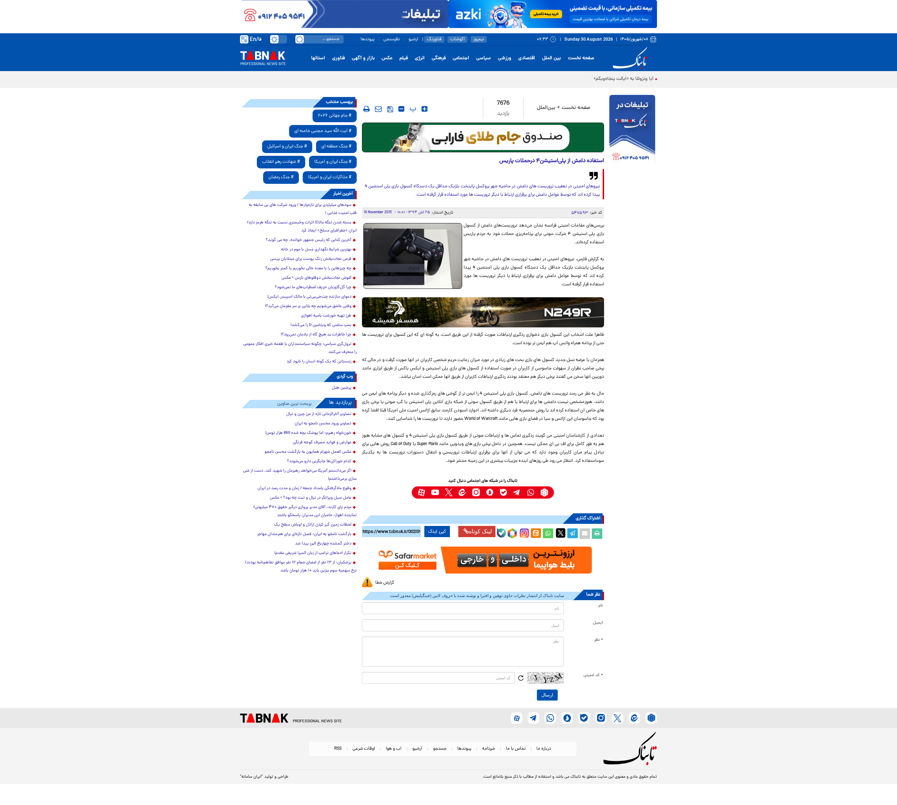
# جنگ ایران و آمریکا (332, 162)
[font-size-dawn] (401, 109)
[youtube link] (435, 492)
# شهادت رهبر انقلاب (281, 162)
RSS (338, 748)
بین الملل (551, 58)
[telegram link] (517, 492)
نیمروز (478, 39)
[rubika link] (544, 492)
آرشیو (413, 39)
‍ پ (412, 108)
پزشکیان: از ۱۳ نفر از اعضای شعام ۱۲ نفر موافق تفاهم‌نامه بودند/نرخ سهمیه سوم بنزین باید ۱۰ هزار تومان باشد (301, 567)
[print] (366, 109)
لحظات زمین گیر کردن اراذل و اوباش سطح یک (312, 525)
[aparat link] (421, 492)
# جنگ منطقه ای (336, 146)
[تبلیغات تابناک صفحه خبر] (632, 130)
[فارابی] (483, 137)
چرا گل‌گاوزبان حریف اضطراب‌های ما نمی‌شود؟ (313, 287)
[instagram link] (476, 492)
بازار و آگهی (363, 58)
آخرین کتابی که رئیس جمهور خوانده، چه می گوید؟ (308, 240)
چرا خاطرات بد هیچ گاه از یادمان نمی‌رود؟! (316, 335)
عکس (387, 58)
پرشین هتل (341, 388)
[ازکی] (552, 14)
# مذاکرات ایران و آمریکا (329, 177)
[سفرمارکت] (483, 560)
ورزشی (504, 58)
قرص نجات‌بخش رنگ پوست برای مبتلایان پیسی (310, 259)
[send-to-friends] (378, 109)
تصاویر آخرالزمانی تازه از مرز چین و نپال (318, 414)
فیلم (403, 58)
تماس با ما (516, 748)
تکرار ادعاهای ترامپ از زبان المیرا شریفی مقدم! (312, 553)
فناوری (338, 58)
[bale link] (503, 492)
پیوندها (368, 39)
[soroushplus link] (489, 492)
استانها (318, 58)
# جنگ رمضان (281, 177)
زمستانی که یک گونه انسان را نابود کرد (319, 362)
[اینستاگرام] (523, 532)
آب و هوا (394, 748)
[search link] (299, 39)
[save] (390, 109)
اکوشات (457, 39)
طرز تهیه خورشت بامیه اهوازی (326, 316)
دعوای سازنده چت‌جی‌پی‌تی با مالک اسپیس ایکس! (309, 297)
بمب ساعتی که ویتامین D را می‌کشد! (320, 325)
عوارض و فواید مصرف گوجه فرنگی (322, 442)
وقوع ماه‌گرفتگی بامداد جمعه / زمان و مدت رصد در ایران (304, 488)
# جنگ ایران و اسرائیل (287, 146)
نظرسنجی (391, 39)
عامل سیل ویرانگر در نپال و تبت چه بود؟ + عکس (310, 498)
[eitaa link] (462, 492)
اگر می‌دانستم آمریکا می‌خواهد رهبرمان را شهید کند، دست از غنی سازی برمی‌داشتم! (300, 475)
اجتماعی (461, 58)
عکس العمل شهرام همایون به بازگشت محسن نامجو (308, 452)
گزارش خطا (384, 583)
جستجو (439, 748)
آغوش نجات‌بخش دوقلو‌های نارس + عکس (316, 278)
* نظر (598, 640)
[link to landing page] (631, 58)
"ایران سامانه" (251, 777)
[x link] (448, 492)
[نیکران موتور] (483, 312)
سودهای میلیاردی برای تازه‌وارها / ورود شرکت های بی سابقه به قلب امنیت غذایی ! (303, 209)
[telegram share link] (572, 533)
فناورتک (434, 39)
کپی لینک (437, 531)
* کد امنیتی (593, 675)
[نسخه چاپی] (597, 533)
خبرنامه (488, 748)
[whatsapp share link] (548, 533)
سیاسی (483, 58)
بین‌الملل (546, 108)
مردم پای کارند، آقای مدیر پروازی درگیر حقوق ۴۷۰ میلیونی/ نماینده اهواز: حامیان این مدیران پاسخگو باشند (305, 511)
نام (600, 606)
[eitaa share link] (535, 533)
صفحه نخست (581, 58)
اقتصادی (526, 58)
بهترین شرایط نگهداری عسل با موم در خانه (316, 250)
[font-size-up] (424, 109)
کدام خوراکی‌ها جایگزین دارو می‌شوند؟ (319, 461)
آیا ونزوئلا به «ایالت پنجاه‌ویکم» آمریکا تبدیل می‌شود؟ (601, 79)
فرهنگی (439, 58)
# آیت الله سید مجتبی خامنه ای (322, 131)
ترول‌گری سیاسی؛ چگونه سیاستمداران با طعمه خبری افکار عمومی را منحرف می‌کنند (300, 348)
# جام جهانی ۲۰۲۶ (334, 115)
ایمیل (598, 623)
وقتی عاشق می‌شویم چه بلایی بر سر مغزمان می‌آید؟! (308, 306)
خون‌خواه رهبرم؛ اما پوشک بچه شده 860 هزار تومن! (308, 433)
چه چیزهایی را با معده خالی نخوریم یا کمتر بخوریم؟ (308, 268)
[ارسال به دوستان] (585, 533)
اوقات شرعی (363, 748)
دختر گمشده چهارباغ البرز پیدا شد (323, 544)
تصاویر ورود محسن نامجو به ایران (323, 424)
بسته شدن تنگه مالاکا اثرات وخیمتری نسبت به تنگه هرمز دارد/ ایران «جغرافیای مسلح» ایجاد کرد (302, 227)
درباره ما (543, 748)
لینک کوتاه (480, 531)
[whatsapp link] (530, 492)
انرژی (420, 58)
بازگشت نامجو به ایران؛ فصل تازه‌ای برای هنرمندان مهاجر (304, 534)
